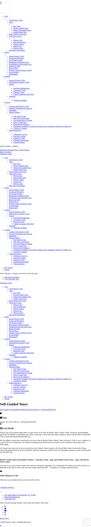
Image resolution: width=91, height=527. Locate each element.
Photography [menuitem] (13, 74)
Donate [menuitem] (11, 85)
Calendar (3, 487)
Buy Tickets (19, 150)
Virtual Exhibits (14, 238)
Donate (26, 150)
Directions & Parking (7, 150)
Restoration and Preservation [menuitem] (19, 62)
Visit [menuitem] (6, 17)
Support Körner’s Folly (17, 212)
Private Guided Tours (20, 166)
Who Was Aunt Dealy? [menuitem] (21, 118)
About (6, 188)
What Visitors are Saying (17, 172)
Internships (13, 236)
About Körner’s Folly (16, 190)
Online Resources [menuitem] (15, 131)
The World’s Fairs (19, 240)
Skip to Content (5, 152)
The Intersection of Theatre (22, 244)
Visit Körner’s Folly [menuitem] (16, 20)
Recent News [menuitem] (13, 68)
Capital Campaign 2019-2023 (23, 224)
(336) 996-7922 (13, 279)
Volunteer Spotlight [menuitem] (20, 100)
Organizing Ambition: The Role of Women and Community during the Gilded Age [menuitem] (42, 126)
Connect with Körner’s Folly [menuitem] (19, 106)
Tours (11, 162)
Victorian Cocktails (20, 252)
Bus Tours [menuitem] (17, 26)
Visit (6, 158)
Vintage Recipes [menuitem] (19, 142)
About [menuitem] (6, 53)
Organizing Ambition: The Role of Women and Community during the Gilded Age (42, 250)
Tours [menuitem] (11, 23)
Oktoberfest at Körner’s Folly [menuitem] (19, 82)
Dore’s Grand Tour (20, 246)
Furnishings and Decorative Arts (20, 198)
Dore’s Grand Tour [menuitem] (20, 122)
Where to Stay (18, 184)
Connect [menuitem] (7, 103)
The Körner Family (15, 194)
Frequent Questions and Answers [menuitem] (20, 108)
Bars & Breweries (19, 178)
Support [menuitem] (7, 77)
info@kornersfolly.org (12, 497)
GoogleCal (10, 487)
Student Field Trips (20, 170)
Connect (7, 230)
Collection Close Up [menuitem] (20, 134)
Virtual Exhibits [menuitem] (14, 113)
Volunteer (12, 226)
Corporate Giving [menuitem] (19, 90)
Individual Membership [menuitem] (21, 88)
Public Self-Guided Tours (22, 168)
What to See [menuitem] (17, 46)
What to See (17, 182)
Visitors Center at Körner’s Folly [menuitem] (20, 70)
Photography (13, 208)
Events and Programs (16, 192)
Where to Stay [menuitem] (18, 48)
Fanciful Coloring (19, 258)
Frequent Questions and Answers (20, 234)
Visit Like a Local (15, 174)
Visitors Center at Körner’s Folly (20, 204)
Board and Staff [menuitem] (14, 66)
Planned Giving (18, 222)
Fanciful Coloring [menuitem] (19, 136)
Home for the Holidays (21, 248)
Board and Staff (14, 200)
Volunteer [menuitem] (12, 97)
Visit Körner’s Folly (16, 160)
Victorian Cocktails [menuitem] (20, 128)
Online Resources (15, 254)
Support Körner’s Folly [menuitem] (17, 80)
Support (7, 210)
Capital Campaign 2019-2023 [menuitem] (23, 94)
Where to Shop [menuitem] (18, 44)
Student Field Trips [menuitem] (20, 32)
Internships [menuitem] (13, 110)
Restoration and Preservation (19, 196)
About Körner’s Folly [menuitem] (16, 56)
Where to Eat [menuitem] (18, 40)
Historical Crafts (19, 260)
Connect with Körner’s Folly (19, 232)
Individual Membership (21, 218)
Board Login (4, 518)
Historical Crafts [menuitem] (19, 138)
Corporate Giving (19, 220)
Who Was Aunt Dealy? (21, 242)
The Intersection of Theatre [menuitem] (22, 120)
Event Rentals (14, 206)
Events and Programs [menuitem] (16, 58)
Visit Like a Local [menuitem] (15, 37)
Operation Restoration (21, 262)
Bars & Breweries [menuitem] (19, 42)
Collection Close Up (20, 256)
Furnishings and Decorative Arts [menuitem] (20, 64)
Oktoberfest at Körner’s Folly (19, 214)
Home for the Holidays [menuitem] (21, 124)
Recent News (13, 202)
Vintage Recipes (19, 264)
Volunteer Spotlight (20, 228)
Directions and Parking (17, 186)
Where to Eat (18, 176)
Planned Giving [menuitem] (18, 92)
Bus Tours (17, 164)
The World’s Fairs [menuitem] (19, 116)
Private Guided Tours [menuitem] (20, 28)
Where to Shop (18, 180)
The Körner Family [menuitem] (15, 60)
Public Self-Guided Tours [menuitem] (22, 30)
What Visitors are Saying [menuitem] (17, 34)
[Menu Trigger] (1, 1)
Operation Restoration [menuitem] (21, 140)
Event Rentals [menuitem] (14, 72)
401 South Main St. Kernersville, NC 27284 (19, 495)
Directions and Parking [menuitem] (17, 50)
